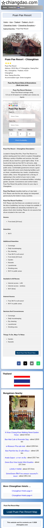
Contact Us (12, 7)
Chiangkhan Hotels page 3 (22, 491)
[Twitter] (25, 363)
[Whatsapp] (38, 363)
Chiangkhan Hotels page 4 (22, 495)
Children (29, 130)
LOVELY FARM (16, 469)
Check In (11, 112)
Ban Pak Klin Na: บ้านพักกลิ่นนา (17, 451)
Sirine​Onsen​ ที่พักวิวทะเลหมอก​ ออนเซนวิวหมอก (22, 475)
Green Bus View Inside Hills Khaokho (19, 462)
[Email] (32, 363)
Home (5, 7)
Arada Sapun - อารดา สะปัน (15, 458)
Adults (20, 130)
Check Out (12, 121)
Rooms (11, 130)
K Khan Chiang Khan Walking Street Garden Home (22, 434)
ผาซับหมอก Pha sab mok (15, 446)
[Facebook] (19, 363)
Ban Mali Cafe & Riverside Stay (17, 439)
